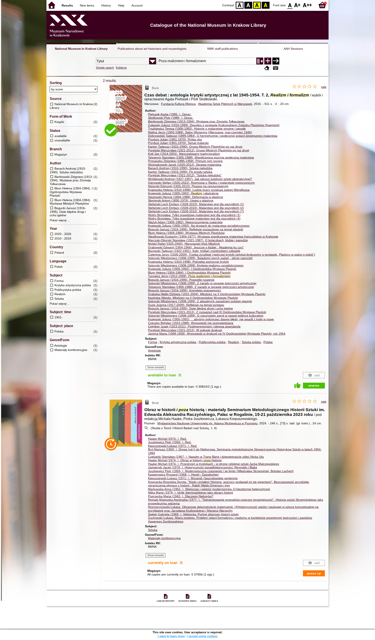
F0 (290, 5)
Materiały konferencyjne (164, 538)
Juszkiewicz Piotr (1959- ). (169, 442)
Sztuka (152, 530)
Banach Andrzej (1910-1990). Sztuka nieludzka (180, 168)
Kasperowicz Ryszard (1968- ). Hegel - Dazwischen (183, 474)
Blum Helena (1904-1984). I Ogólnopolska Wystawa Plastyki (189, 272)
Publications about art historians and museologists (152, 48)
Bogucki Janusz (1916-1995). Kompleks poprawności (184, 290)
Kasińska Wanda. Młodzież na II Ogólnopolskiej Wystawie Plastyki (193, 297)
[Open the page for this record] (127, 112)
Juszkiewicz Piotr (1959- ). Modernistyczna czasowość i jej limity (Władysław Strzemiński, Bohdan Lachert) (221, 471)
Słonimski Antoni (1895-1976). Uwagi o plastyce (180, 200)
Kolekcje (121, 67)
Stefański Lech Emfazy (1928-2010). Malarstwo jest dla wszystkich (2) (196, 208)
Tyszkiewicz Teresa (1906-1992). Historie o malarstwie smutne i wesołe (197, 128)
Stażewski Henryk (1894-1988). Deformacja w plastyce (185, 197)
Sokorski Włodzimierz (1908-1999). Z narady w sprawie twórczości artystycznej (202, 283)
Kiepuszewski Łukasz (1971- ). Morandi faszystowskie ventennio (193, 478)
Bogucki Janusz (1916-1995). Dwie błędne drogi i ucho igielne (190, 308)
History (106, 5)
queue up (314, 573)
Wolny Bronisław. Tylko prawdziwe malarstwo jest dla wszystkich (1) (194, 215)
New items (87, 5)
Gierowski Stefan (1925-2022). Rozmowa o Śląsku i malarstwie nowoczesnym (201, 182)
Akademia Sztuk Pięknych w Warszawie (225, 104)
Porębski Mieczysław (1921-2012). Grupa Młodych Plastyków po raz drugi (198, 150)
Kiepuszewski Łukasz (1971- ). (172, 446)
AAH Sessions (293, 48)
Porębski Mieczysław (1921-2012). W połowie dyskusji (185, 330)
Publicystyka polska (212, 342)
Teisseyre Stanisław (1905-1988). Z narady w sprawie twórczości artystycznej (201, 287)
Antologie (154, 350)
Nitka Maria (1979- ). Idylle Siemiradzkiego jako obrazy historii (190, 492)
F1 (297, 5)
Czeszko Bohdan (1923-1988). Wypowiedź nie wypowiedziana (190, 323)
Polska (268, 342)
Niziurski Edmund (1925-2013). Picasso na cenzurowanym (188, 186)
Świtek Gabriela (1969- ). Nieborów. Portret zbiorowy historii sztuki (193, 514)
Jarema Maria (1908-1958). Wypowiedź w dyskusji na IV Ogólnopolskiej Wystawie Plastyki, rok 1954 (216, 333)
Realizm (233, 342)
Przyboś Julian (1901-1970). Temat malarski (178, 143)
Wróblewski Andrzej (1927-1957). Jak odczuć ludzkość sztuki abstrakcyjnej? (200, 179)
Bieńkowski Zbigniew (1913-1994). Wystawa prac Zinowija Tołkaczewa (196, 121)
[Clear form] (266, 68)
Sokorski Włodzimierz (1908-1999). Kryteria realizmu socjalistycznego (195, 265)
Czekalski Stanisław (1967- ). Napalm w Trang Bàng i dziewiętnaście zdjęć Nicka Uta (206, 456)
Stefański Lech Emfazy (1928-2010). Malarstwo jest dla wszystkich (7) (196, 211)
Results (67, 5)
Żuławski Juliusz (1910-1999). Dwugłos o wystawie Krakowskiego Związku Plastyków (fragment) (214, 125)
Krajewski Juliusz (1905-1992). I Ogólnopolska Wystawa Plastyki (192, 269)
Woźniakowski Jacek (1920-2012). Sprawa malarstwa (184, 164)
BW (248, 5)
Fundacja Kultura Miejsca (178, 104)
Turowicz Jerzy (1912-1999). (189, 276)
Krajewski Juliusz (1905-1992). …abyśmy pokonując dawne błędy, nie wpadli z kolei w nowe (211, 319)
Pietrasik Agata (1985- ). (169, 114)
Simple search (105, 67)
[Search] (275, 61)
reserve (313, 385)
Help (121, 5)
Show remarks (155, 367)
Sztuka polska (251, 342)
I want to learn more (171, 636)
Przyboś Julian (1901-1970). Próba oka (175, 139)
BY (265, 5)
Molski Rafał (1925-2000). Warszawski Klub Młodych (184, 243)
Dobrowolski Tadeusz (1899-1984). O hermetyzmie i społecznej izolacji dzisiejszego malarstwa (212, 135)
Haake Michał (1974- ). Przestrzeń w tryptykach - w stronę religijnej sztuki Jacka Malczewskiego (213, 464)
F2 (307, 5)
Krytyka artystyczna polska (178, 342)
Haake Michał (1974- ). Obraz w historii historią (185, 460)
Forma (152, 342)
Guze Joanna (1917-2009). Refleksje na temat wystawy (186, 305)
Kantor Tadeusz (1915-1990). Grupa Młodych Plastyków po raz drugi (195, 146)
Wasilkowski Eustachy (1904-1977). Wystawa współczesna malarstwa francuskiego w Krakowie (213, 236)
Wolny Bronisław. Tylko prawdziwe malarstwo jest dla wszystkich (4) (194, 218)
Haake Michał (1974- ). (167, 438)
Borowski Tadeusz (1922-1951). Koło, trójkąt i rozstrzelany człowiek (194, 251)
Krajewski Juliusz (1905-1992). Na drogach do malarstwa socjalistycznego (199, 225)
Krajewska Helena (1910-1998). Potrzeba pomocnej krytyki (188, 261)
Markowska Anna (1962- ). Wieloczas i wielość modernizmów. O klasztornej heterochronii (209, 489)
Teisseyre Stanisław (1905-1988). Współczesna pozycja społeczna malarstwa (201, 157)
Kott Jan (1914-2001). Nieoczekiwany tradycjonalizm (184, 153)
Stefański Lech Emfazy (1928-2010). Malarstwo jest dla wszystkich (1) (196, 204)
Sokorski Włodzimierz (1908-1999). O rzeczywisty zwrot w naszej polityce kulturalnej (205, 315)
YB (257, 5)
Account (137, 5)
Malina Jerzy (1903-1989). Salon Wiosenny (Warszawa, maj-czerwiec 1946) (200, 132)
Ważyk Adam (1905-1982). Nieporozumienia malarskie (185, 222)
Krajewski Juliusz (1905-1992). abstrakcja (183, 193)
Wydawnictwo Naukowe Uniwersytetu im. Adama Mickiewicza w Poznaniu (207, 423)
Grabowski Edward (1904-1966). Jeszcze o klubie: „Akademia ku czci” (196, 247)
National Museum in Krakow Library (81, 48)
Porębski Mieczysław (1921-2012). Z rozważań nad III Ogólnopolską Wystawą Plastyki (207, 312)
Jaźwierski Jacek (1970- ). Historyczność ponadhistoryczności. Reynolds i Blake (202, 467)
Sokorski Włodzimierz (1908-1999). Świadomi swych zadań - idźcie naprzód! (200, 258)
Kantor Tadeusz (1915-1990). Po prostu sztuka (180, 172)
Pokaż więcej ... (60, 220)
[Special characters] (275, 68)
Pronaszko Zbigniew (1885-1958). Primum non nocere (185, 161)
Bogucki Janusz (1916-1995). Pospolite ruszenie (181, 279)
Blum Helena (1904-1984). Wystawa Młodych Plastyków (186, 233)
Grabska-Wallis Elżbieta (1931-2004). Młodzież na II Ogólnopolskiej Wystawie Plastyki (206, 294)
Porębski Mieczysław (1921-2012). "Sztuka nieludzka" (185, 175)
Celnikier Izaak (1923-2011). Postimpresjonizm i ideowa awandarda (194, 326)
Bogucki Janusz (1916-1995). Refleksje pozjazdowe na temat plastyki (195, 229)
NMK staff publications (222, 48)
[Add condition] (267, 61)
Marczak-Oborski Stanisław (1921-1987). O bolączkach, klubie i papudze (198, 240)
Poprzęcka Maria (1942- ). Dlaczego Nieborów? (180, 496)
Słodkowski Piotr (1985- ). (170, 117)
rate (323, 87)
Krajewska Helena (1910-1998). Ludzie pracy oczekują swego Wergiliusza (199, 190)
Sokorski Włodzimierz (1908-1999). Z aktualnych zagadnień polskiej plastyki (200, 301)
